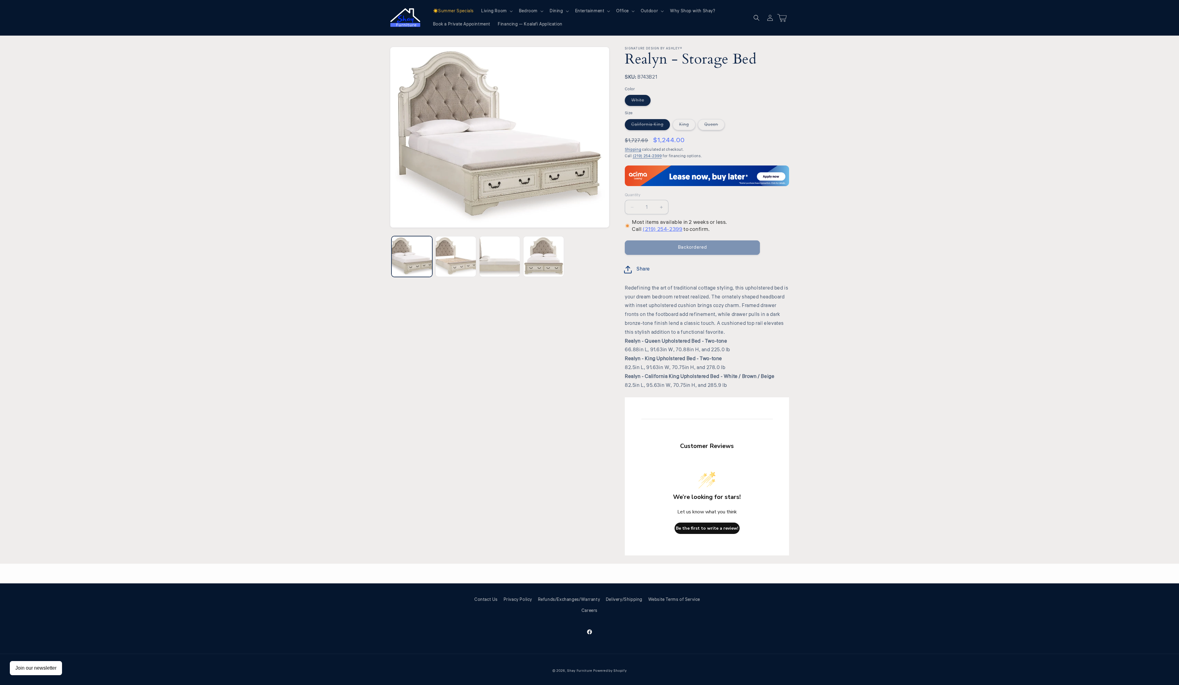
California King (650, 125)
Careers (589, 611)
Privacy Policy (518, 600)
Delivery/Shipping (624, 600)
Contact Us (486, 600)
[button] (496, 11)
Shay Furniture (579, 670)
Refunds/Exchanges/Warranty (569, 600)
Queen (714, 125)
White (641, 101)
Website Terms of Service (674, 600)
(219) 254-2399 (647, 156)
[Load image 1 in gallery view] (411, 256)
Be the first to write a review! (707, 528)
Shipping (633, 149)
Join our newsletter (35, 668)
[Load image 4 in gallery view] (543, 256)
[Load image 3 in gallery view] (499, 256)
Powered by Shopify (610, 670)
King (687, 125)
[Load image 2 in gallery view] (455, 256)
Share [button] (643, 269)
